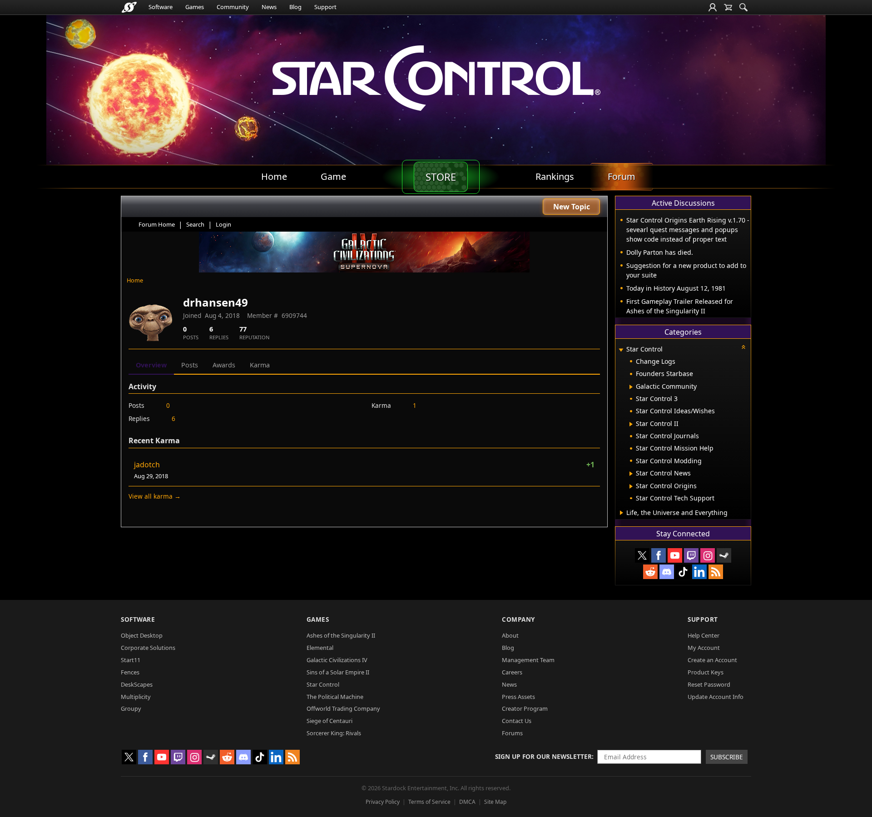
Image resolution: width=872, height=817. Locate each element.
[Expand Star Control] (621, 350)
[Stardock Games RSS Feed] (716, 572)
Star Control (323, 684)
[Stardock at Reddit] (650, 572)
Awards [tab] (224, 365)
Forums (512, 733)
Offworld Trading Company (343, 708)
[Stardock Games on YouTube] (675, 555)
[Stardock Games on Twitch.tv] (691, 555)
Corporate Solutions (148, 648)
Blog (295, 7)
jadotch (147, 465)
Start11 (130, 660)
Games (194, 7)
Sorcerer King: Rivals (334, 733)
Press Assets (518, 697)
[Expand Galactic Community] (631, 387)
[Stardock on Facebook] (658, 555)
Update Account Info (715, 697)
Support (325, 7)
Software (161, 7)
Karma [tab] (260, 365)
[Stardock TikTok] (683, 572)
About (510, 635)
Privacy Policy (383, 802)
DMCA (467, 802)
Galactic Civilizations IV (337, 660)
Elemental (320, 648)
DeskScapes (137, 684)
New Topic (571, 207)
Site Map (495, 802)
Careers (512, 672)
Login (223, 224)
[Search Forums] (743, 7)
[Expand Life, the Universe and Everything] (621, 512)
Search (195, 224)
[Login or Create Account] (712, 7)
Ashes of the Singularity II (341, 635)
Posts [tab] (189, 365)
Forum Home (157, 224)
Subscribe (726, 757)
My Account (704, 648)
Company (518, 619)
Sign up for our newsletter (543, 756)
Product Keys (705, 672)
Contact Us (516, 721)
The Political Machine (335, 697)
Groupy (131, 708)
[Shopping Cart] (728, 7)
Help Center (703, 635)
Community (233, 7)
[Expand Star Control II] (631, 424)
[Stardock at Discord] (667, 572)
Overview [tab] (151, 365)
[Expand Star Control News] (631, 473)
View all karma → (155, 496)
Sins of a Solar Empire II (338, 672)
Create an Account (712, 660)
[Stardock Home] (129, 7)
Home (135, 280)
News (269, 7)
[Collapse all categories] (743, 347)
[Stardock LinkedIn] (699, 572)
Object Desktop (142, 635)
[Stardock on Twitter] (642, 555)
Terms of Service (429, 802)
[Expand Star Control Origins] (631, 486)
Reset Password (709, 684)
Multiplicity (136, 697)
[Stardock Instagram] (707, 555)
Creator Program (525, 708)
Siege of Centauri (329, 721)
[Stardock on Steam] (724, 555)
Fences (130, 672)
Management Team (528, 660)
